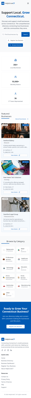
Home (3, 358)
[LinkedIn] (11, 350)
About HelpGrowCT (7, 369)
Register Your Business (16, 40)
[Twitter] (5, 350)
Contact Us (4, 377)
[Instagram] (8, 350)
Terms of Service (6, 382)
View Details (14, 155)
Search (25, 34)
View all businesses (20, 119)
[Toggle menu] (28, 3)
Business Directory (7, 361)
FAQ (2, 385)
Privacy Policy (5, 379)
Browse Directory (17, 45)
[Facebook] (2, 350)
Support (3, 387)
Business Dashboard (7, 363)
